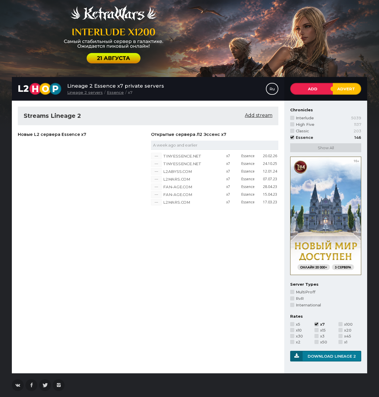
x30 (299, 336)
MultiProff (305, 292)
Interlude (328, 117)
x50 (323, 342)
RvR (300, 298)
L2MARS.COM (176, 179)
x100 (348, 324)
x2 (298, 342)
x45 (347, 336)
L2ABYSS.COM (177, 171)
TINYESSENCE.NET (182, 156)
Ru (272, 88)
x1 (345, 342)
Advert (346, 88)
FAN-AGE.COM (177, 186)
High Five (328, 124)
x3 (322, 336)
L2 (38, 88)
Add (312, 88)
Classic (328, 130)
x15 (323, 330)
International (308, 305)
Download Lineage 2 (332, 356)
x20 (347, 330)
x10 (299, 330)
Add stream (258, 115)
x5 (298, 324)
